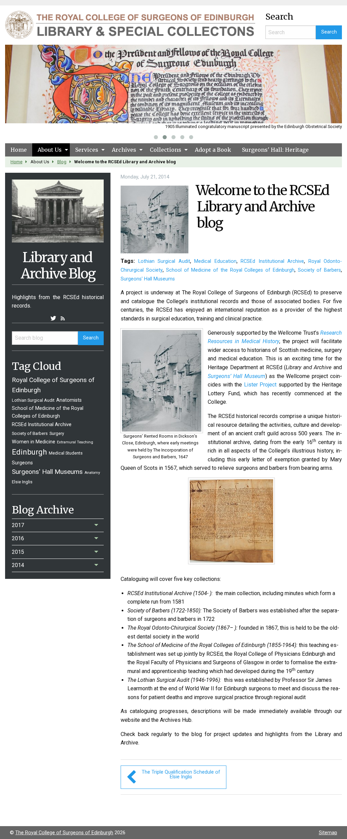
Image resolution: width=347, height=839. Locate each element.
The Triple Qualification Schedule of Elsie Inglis (181, 774)
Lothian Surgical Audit (33, 400)
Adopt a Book (213, 149)
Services (86, 149)
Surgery (56, 433)
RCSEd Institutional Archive (42, 424)
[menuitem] (18, 149)
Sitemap (328, 833)
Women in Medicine (33, 442)
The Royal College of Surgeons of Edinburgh (64, 833)
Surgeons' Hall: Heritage (275, 149)
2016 (18, 538)
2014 (18, 565)
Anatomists (69, 400)
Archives (124, 149)
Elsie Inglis (22, 481)
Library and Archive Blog (58, 265)
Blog (61, 161)
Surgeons (22, 463)
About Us (50, 149)
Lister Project (260, 384)
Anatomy (92, 472)
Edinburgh (29, 451)
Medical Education (215, 261)
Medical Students (66, 453)
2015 (18, 552)
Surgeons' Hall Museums (47, 472)
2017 (18, 525)
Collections (165, 149)
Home (19, 149)
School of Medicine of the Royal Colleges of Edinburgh (230, 270)
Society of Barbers (30, 433)
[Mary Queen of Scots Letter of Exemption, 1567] (231, 523)
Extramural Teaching (75, 442)
